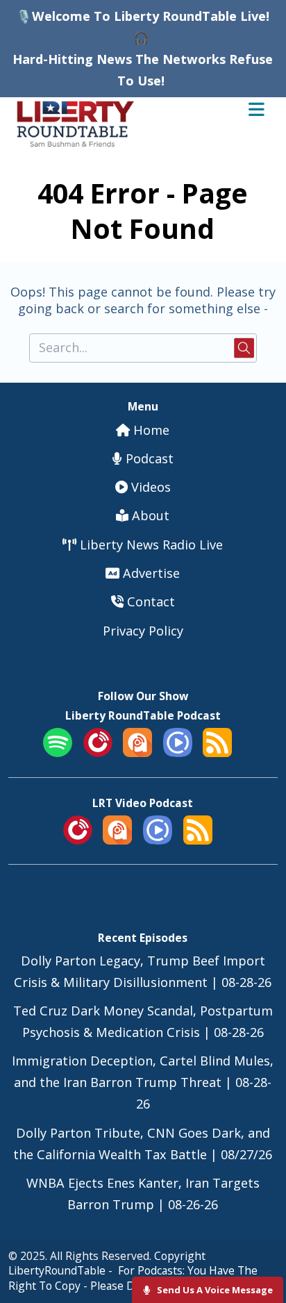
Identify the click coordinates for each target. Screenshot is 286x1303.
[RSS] (217, 752)
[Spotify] (57, 752)
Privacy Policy (143, 630)
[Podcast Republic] (177, 752)
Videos (149, 487)
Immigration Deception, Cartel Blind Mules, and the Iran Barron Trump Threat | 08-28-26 (143, 1082)
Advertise (149, 573)
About (148, 515)
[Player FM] (97, 752)
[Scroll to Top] (259, 1248)
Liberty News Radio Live (149, 544)
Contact (149, 601)
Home (149, 430)
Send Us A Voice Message (214, 1290)
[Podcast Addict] (137, 752)
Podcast (148, 458)
